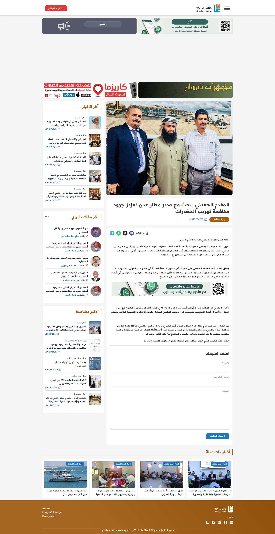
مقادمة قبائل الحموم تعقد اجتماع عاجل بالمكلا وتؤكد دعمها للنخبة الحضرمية (66, 399)
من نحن (46, 507)
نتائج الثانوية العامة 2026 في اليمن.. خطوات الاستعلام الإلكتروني (68, 382)
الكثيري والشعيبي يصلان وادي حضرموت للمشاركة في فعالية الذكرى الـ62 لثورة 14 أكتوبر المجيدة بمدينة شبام (65, 328)
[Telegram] (112, 233)
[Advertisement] (137, 58)
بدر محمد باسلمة (71, 280)
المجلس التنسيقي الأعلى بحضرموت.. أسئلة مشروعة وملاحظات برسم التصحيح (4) (67, 245)
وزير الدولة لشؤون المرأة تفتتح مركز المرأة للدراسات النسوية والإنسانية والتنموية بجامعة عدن (210, 492)
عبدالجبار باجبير (72, 250)
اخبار (84, 358)
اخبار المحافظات (219, 219)
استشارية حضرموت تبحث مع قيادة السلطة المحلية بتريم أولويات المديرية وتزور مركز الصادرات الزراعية (67, 177)
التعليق (225, 390)
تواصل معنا (48, 516)
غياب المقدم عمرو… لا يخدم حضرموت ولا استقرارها (67, 259)
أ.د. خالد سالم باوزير (70, 265)
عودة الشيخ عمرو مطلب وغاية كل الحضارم (71, 230)
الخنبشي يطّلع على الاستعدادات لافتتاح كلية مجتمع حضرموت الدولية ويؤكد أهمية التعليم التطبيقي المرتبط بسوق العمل (67, 141)
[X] (125, 233)
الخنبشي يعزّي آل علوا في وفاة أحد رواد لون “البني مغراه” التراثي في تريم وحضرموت (66, 123)
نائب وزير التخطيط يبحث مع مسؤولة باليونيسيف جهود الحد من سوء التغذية (115, 492)
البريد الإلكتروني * (220, 376)
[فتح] (227, 8)
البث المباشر (54, 8)
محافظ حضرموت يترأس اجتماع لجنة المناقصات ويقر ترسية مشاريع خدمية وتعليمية (67, 194)
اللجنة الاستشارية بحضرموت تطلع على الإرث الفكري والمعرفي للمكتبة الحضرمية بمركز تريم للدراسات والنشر (66, 159)
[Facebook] (131, 233)
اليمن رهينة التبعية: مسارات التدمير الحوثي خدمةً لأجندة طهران (70, 274)
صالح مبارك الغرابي (70, 236)
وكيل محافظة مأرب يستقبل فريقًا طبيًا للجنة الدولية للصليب (163, 492)
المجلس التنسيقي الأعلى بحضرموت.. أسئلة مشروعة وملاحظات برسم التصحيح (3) (67, 289)
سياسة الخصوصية (52, 512)
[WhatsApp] (118, 233)
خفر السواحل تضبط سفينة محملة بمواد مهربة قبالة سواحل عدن (67, 492)
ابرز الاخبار (82, 340)
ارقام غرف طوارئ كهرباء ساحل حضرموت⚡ (70, 364)
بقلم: (82, 236)
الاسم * (225, 362)
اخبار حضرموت (80, 117)
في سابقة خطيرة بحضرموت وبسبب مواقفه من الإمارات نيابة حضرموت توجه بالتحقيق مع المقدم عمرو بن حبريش (66, 346)
